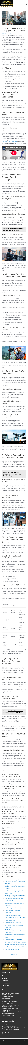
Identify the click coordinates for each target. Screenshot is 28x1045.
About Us (4, 978)
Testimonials (6, 983)
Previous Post (14, 954)
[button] (26, 3)
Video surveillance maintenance (9, 141)
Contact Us (5, 985)
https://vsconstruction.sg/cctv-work (13, 879)
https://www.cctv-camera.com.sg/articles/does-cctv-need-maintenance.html (15, 931)
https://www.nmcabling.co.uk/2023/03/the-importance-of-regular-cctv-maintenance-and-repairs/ (15, 886)
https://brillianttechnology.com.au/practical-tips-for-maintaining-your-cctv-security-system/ (15, 936)
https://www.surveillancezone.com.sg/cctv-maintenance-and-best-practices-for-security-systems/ (15, 891)
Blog (3, 33)
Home (3, 976)
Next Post (14, 957)
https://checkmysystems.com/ (12, 949)
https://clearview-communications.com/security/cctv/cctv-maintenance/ (15, 903)
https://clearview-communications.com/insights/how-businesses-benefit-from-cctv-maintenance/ (15, 915)
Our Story (5, 981)
